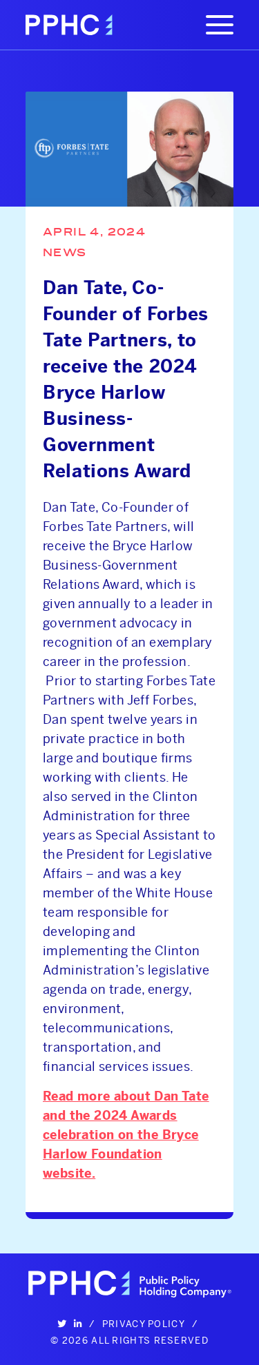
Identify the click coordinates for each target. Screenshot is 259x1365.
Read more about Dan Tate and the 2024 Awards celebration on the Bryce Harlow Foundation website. (126, 1135)
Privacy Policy (143, 1323)
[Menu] (219, 24)
